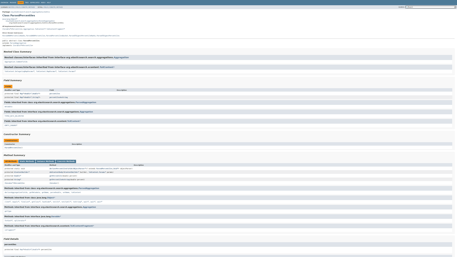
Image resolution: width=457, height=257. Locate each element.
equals (15, 202)
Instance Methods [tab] (45, 161)
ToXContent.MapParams (45, 71)
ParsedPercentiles (13, 148)
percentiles (55, 94)
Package (13, 2)
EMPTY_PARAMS (10, 125)
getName (45, 192)
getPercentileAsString (60, 179)
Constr (24, 7)
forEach (8, 221)
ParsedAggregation (18, 43)
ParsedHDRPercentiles (35, 36)
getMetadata (34, 192)
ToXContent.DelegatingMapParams (19, 71)
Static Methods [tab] (27, 161)
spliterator (19, 221)
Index (43, 2)
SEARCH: (401, 7)
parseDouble (55, 192)
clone (7, 202)
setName (66, 192)
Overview (4, 2)
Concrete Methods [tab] (66, 161)
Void (115, 169)
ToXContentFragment (55, 29)
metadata (8, 107)
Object (50, 198)
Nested (11, 7)
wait (85, 202)
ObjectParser (79, 169)
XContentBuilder (21, 172)
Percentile (17, 29)
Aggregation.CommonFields (16, 62)
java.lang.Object (9, 19)
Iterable (6, 29)
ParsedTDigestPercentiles (108, 36)
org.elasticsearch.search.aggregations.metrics (30, 12)
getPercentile (56, 176)
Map (21, 94)
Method (32, 7)
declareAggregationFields (16, 192)
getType (8, 211)
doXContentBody (56, 172)
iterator (53, 183)
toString (77, 202)
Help (49, 2)
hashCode (46, 202)
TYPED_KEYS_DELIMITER (14, 116)
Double (27, 94)
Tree (27, 2)
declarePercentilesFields (61, 169)
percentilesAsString (59, 97)
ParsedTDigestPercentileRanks (82, 36)
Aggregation (28, 29)
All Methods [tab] (11, 161)
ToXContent (39, 29)
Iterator (8, 183)
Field (18, 7)
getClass (35, 202)
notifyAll (66, 202)
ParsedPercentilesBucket (57, 36)
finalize (25, 202)
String (35, 97)
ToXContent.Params (66, 71)
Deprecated (35, 2)
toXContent (76, 192)
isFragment (9, 230)
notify (56, 202)
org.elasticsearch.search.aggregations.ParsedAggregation (30, 21)
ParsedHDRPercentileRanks (13, 36)
